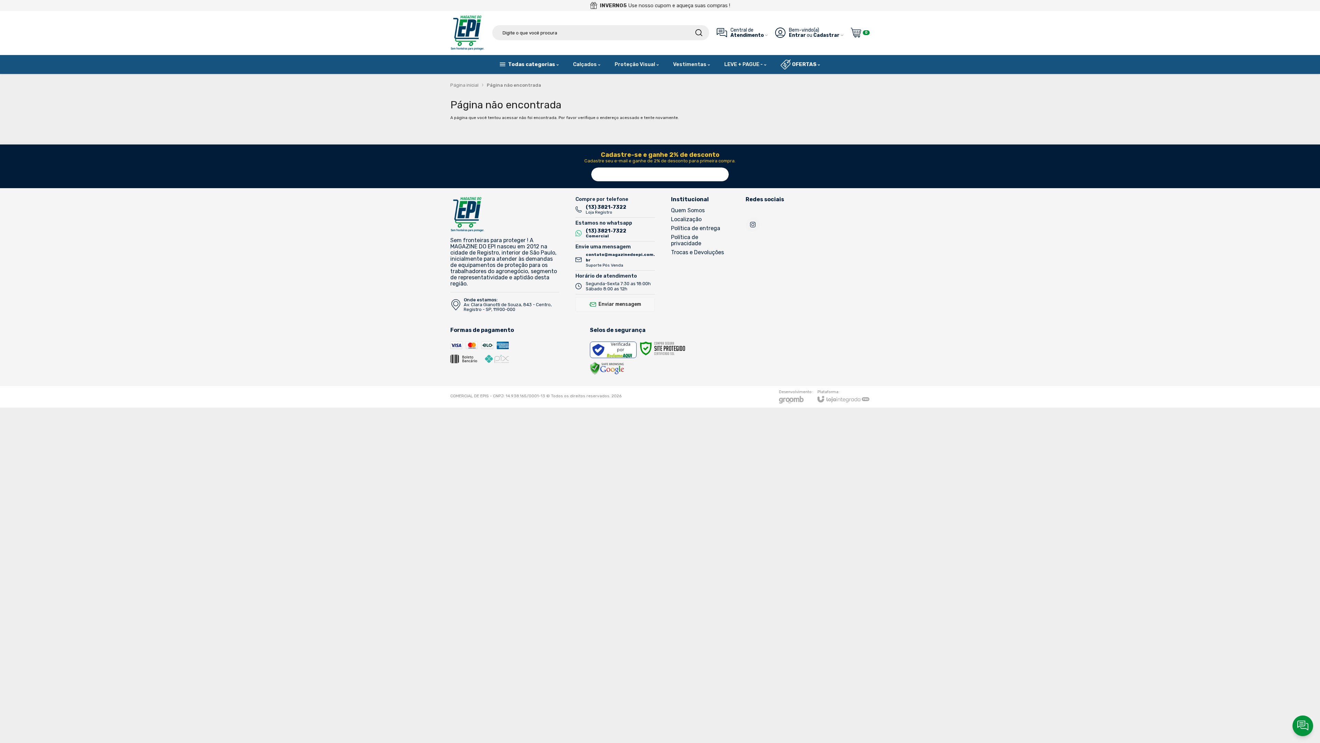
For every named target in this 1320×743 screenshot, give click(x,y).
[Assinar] (722, 174)
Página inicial (464, 85)
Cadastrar (826, 35)
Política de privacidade (686, 240)
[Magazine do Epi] (467, 33)
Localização (686, 219)
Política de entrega (695, 228)
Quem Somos (688, 210)
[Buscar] (699, 32)
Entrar (797, 35)
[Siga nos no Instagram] (753, 224)
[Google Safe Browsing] (607, 368)
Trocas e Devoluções (697, 252)
